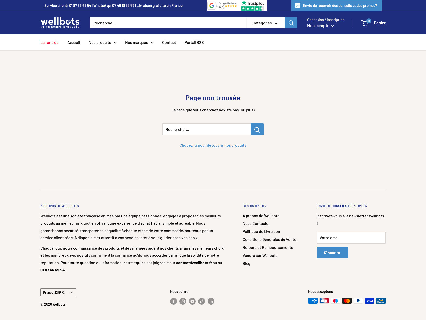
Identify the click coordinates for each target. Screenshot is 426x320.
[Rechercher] (291, 22)
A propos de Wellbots (261, 215)
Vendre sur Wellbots (260, 255)
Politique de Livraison (261, 231)
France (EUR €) (54, 292)
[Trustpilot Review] (253, 5)
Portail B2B (194, 42)
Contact (169, 42)
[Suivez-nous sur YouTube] (192, 301)
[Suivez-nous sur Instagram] (182, 301)
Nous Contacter (256, 223)
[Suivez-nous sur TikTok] (201, 301)
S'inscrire (332, 252)
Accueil (73, 42)
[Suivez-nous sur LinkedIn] (211, 301)
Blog (246, 263)
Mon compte (318, 25)
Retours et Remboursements (268, 247)
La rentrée (49, 42)
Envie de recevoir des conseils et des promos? (340, 5)
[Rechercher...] (257, 129)
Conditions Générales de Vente (269, 239)
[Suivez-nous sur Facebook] (173, 301)
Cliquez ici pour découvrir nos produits (213, 145)
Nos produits (100, 42)
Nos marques (136, 42)
